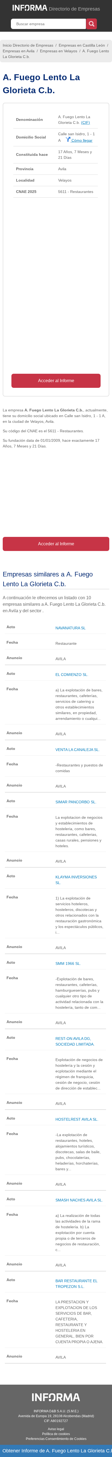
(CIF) (85, 122)
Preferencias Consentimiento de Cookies (56, 1439)
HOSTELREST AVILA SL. (76, 1119)
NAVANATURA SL (70, 628)
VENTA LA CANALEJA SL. (77, 749)
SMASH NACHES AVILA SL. (79, 1200)
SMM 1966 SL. (68, 963)
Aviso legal (56, 1429)
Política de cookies (56, 1434)
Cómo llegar (81, 140)
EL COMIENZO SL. (71, 674)
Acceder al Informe (56, 380)
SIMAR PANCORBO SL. (76, 802)
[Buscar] (91, 23)
